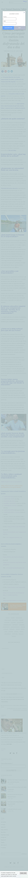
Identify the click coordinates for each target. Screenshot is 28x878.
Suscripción (8, 27)
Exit (24, 13)
